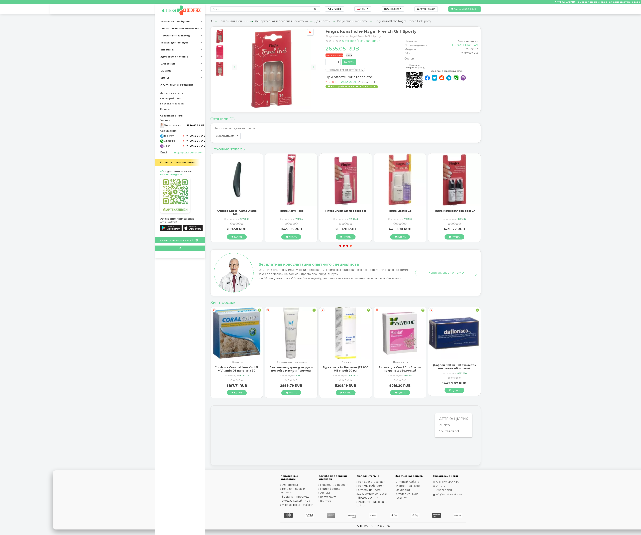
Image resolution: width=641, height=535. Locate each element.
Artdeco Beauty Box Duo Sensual (237, 212)
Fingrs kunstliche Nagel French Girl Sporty (402, 21)
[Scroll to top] (180, 248)
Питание (292, 362)
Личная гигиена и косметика (179, 28)
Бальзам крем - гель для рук (238, 362)
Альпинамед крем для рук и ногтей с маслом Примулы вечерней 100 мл (236, 370)
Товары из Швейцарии (175, 21)
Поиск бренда (330, 488)
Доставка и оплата (171, 93)
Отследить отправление (177, 162)
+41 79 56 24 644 (195, 136)
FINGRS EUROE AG (465, 45)
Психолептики (346, 362)
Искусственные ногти (352, 21)
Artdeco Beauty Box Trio (345, 210)
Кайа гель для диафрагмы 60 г (454, 367)
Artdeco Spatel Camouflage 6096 (400, 212)
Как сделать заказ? (371, 481)
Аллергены (290, 484)
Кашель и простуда (295, 496)
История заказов (408, 485)
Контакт (165, 109)
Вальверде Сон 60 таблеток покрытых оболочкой (345, 369)
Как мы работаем (170, 98)
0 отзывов (349, 40)
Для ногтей (322, 21)
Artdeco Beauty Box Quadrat (291, 210)
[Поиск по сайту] (315, 9)
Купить (349, 62)
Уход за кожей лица (296, 500)
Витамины (167, 49)
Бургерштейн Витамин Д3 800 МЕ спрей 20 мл (291, 369)
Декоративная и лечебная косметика (281, 21)
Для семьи (167, 63)
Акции (325, 493)
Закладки (403, 490)
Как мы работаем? (371, 485)
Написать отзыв (369, 40)
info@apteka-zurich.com (188, 152)
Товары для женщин (174, 42)
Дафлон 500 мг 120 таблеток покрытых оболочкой (400, 367)
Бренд (164, 77)
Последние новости (172, 103)
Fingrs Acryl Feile (454, 210)
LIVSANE (165, 70)
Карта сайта (328, 497)
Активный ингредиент (177, 84)
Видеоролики (368, 497)
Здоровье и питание (174, 56)
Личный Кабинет (408, 481)
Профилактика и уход (175, 35)
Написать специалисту (445, 272)
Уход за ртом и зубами (297, 504)
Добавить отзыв (227, 136)
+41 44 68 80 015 (194, 125)
